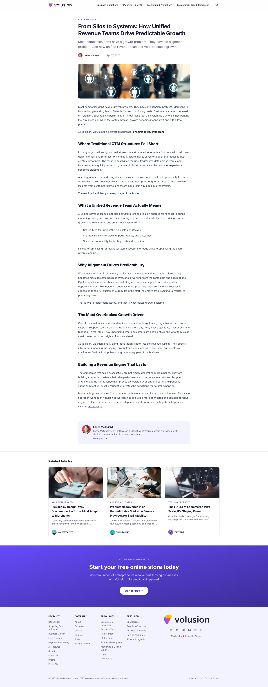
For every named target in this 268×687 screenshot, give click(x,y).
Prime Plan (53, 664)
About (78, 622)
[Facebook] (170, 630)
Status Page (107, 638)
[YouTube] (201, 630)
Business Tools (108, 629)
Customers (80, 626)
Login (103, 654)
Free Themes (55, 638)
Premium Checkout (136, 626)
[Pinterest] (183, 630)
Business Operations (107, 5)
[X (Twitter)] (177, 630)
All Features (54, 646)
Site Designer (133, 622)
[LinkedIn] (189, 630)
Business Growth (56, 633)
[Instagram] (195, 630)
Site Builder (54, 622)
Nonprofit (53, 655)
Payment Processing (58, 642)
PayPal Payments (136, 635)
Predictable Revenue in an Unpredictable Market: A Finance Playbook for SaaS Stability (132, 511)
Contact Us (106, 658)
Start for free (132, 590)
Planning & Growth (132, 5)
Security (52, 651)
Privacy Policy (195, 678)
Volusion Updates (89, 19)
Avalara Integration (136, 639)
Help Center (107, 633)
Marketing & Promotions (159, 5)
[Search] (217, 5)
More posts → (100, 438)
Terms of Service (212, 678)
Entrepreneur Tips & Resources (193, 5)
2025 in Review (82, 643)
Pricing (51, 659)
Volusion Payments (136, 630)
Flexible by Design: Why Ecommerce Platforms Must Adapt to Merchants (75, 511)
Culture (78, 630)
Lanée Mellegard (92, 55)
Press (77, 639)
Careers (79, 635)
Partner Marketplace (111, 642)
